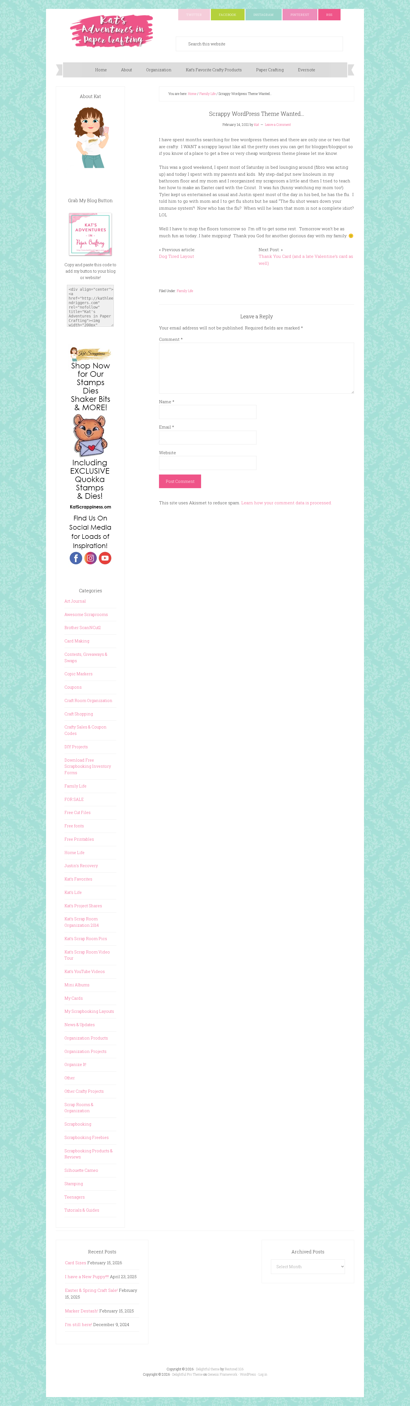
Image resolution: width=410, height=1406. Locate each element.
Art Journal (75, 601)
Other (69, 1077)
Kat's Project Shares (83, 905)
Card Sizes (75, 1262)
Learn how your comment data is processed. (286, 502)
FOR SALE (74, 799)
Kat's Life (73, 892)
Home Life (74, 852)
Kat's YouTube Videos (84, 971)
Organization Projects (85, 1051)
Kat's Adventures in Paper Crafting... (111, 31)
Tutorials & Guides (81, 1210)
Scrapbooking (77, 1124)
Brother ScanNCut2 (82, 627)
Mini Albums (77, 984)
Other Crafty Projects (84, 1091)
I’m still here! (78, 1324)
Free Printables (79, 839)
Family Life (185, 290)
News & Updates (79, 1024)
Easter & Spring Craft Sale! (91, 1290)
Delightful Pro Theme (187, 1374)
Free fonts (74, 825)
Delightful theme (208, 1369)
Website (167, 452)
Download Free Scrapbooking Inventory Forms (87, 766)
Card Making (76, 641)
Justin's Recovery (81, 865)
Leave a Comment (278, 124)
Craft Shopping (78, 714)
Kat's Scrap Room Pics (85, 938)
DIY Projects (76, 746)
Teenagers (74, 1197)
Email (166, 427)
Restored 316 (234, 1369)
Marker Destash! (81, 1311)
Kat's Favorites (78, 879)
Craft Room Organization (88, 700)
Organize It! (75, 1064)
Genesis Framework (222, 1374)
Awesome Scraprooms (86, 614)
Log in (263, 1374)
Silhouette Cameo (81, 1170)
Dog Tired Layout (176, 256)
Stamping (73, 1183)
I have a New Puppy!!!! (87, 1276)
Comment (171, 339)
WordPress (248, 1374)
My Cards (73, 998)
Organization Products (86, 1038)
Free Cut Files (77, 812)
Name (166, 401)
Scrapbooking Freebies (86, 1137)
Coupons (73, 687)
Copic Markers (78, 673)
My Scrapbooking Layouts (89, 1011)
